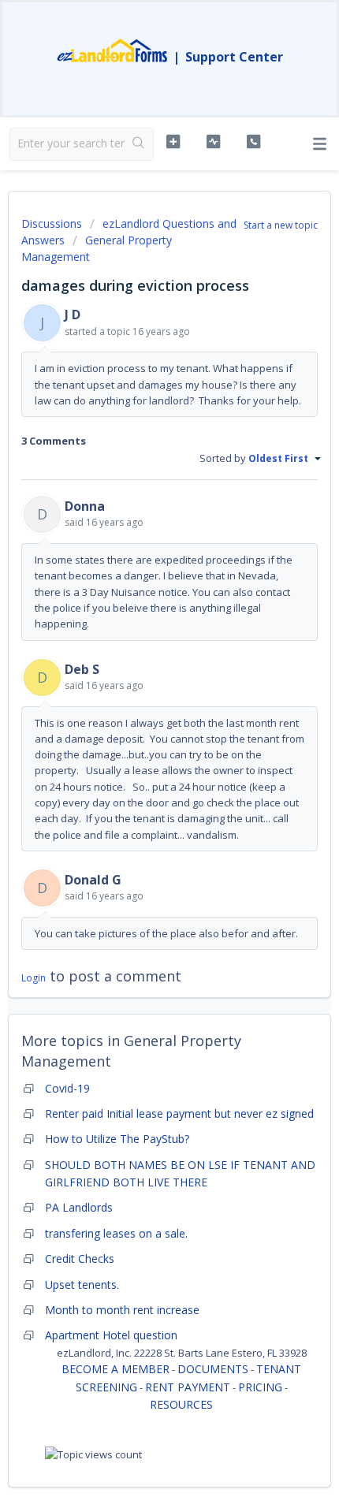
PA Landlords (79, 1207)
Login (33, 978)
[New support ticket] (173, 142)
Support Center (234, 56)
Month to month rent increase (122, 1309)
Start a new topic (281, 225)
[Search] (139, 144)
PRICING (260, 1387)
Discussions (51, 223)
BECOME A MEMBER (115, 1368)
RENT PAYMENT (187, 1387)
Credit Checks (79, 1258)
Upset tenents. (82, 1284)
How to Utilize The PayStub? (117, 1138)
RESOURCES (181, 1404)
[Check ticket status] (213, 142)
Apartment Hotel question (111, 1334)
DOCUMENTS (212, 1368)
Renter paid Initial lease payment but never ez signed (179, 1113)
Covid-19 (67, 1088)
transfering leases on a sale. (116, 1233)
